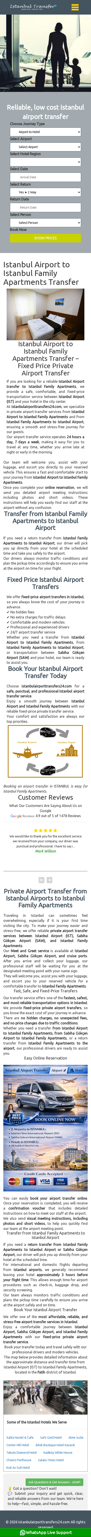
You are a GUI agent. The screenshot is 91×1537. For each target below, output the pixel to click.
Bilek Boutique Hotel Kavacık (55, 1445)
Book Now (18, 230)
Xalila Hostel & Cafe (20, 1437)
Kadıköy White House (58, 1452)
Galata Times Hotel (51, 1460)
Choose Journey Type (27, 124)
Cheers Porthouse (18, 1460)
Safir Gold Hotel (51, 1437)
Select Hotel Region (25, 154)
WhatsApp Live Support (49, 1532)
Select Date (19, 169)
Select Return (20, 184)
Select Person (20, 215)
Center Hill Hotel (17, 1445)
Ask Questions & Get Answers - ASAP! (54, 1482)
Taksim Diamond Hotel (21, 1452)
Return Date (19, 199)
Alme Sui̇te (75, 1437)
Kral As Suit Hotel (18, 1467)
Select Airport (21, 139)
